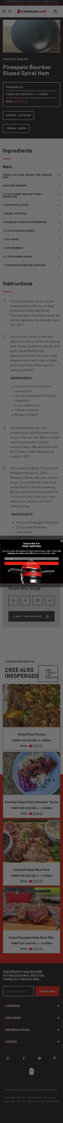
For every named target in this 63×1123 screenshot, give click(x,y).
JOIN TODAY (31, 563)
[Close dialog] (61, 541)
